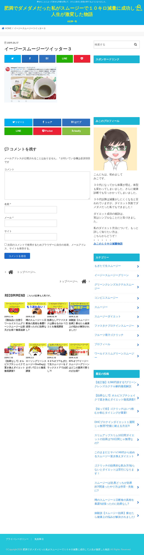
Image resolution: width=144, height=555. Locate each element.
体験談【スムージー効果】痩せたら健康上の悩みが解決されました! (114, 515)
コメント (9, 169)
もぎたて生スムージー (107, 265)
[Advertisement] (117, 87)
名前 (7, 204)
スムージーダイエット (107, 316)
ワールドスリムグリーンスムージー (114, 355)
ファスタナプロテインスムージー (114, 325)
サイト (8, 231)
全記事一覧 (72, 21)
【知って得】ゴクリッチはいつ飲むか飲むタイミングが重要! (114, 410)
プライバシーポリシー (17, 539)
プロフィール (102, 344)
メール (8, 217)
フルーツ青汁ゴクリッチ (108, 334)
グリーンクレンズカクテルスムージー (114, 286)
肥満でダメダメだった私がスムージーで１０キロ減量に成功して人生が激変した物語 (72, 11)
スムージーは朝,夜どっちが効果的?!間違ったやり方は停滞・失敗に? (113, 486)
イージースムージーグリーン (111, 275)
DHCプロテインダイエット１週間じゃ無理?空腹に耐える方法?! (114, 424)
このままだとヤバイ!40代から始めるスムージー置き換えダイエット (114, 454)
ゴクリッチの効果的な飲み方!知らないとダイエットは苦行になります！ (114, 469)
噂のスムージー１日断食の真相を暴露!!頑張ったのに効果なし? (114, 501)
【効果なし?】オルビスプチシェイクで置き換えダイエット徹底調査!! (114, 397)
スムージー (101, 307)
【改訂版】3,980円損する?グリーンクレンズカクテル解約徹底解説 (115, 384)
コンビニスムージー (106, 297)
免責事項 (39, 539)
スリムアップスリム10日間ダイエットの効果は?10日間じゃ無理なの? (114, 439)
